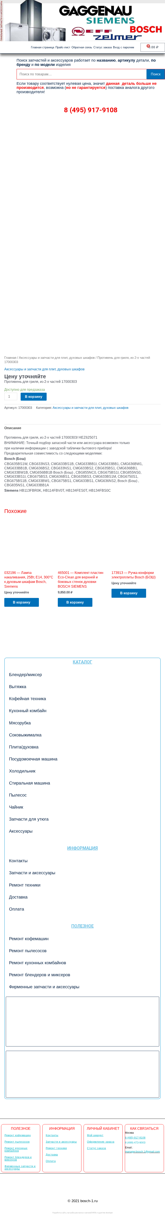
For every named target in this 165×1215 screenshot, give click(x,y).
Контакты (18, 860)
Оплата (16, 909)
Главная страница (42, 47)
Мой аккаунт (95, 1135)
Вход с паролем (123, 47)
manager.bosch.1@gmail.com (142, 1151)
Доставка (18, 897)
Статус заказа (102, 47)
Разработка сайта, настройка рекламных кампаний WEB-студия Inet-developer (82, 1213)
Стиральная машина (29, 783)
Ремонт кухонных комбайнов (37, 962)
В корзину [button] (21, 602)
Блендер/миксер (25, 674)
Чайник (16, 807)
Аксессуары (20, 831)
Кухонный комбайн (27, 710)
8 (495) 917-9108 (91, 110)
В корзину (33, 396)
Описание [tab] (12, 428)
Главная (10, 357)
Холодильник (22, 771)
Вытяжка (17, 686)
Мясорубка (20, 723)
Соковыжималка (25, 735)
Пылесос (18, 795)
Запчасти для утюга (29, 819)
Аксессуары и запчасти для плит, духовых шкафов (57, 357)
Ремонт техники (24, 885)
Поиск (155, 74)
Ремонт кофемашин (29, 938)
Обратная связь (82, 47)
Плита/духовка (23, 747)
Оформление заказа (100, 1141)
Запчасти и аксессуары (32, 872)
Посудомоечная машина (33, 759)
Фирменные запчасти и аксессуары (44, 986)
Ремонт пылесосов (28, 950)
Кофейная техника (27, 698)
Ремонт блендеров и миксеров (39, 974)
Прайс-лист (62, 47)
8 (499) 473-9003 (135, 1142)
